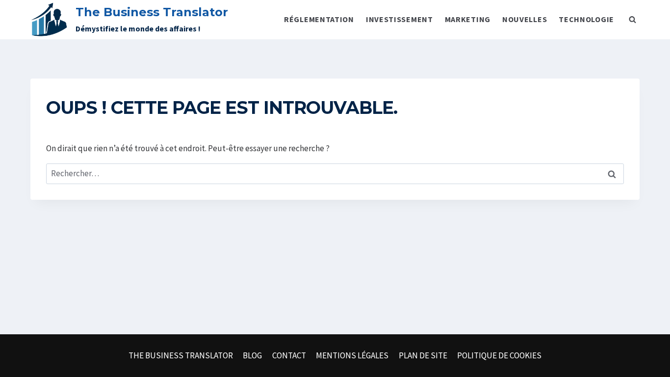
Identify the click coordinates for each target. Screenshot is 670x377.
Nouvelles (524, 19)
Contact (289, 355)
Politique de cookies (499, 355)
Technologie (586, 19)
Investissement (399, 19)
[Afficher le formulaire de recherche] (632, 19)
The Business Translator (181, 355)
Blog (252, 355)
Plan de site (423, 355)
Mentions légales (352, 355)
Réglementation (319, 19)
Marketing (467, 19)
